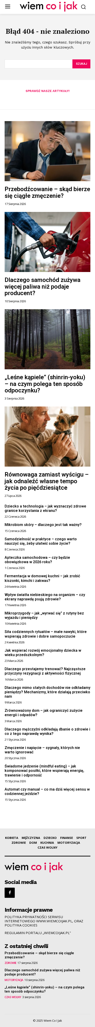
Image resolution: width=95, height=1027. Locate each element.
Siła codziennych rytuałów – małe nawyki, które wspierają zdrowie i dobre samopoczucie (46, 634)
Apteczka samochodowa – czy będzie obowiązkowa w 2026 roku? (37, 559)
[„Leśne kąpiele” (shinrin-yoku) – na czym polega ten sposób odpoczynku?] (47, 339)
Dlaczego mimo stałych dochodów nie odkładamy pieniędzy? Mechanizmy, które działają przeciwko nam (47, 692)
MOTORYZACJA (14, 980)
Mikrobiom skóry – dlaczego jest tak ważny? (43, 525)
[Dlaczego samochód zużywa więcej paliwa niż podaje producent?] (47, 242)
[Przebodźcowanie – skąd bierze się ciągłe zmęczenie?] (47, 151)
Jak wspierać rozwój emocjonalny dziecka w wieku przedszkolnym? (43, 652)
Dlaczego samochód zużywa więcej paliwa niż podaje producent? (42, 286)
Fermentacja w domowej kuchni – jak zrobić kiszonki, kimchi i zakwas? (42, 578)
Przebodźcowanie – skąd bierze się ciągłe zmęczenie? (47, 192)
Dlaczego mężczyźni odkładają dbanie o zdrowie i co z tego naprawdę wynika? (47, 731)
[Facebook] (10, 893)
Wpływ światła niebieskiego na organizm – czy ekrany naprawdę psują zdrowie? (45, 597)
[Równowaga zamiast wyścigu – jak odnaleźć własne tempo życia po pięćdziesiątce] (47, 437)
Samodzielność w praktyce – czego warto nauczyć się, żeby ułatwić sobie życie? (41, 541)
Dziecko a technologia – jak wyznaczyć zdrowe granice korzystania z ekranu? (45, 508)
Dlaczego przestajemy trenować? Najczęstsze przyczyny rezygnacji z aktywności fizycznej (45, 671)
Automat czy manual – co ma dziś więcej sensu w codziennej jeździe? (47, 791)
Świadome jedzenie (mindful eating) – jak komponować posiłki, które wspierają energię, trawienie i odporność (44, 770)
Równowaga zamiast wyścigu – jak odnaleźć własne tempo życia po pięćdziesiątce (47, 481)
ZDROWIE (10, 963)
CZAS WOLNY (13, 997)
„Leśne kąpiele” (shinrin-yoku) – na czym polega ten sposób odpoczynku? (45, 384)
